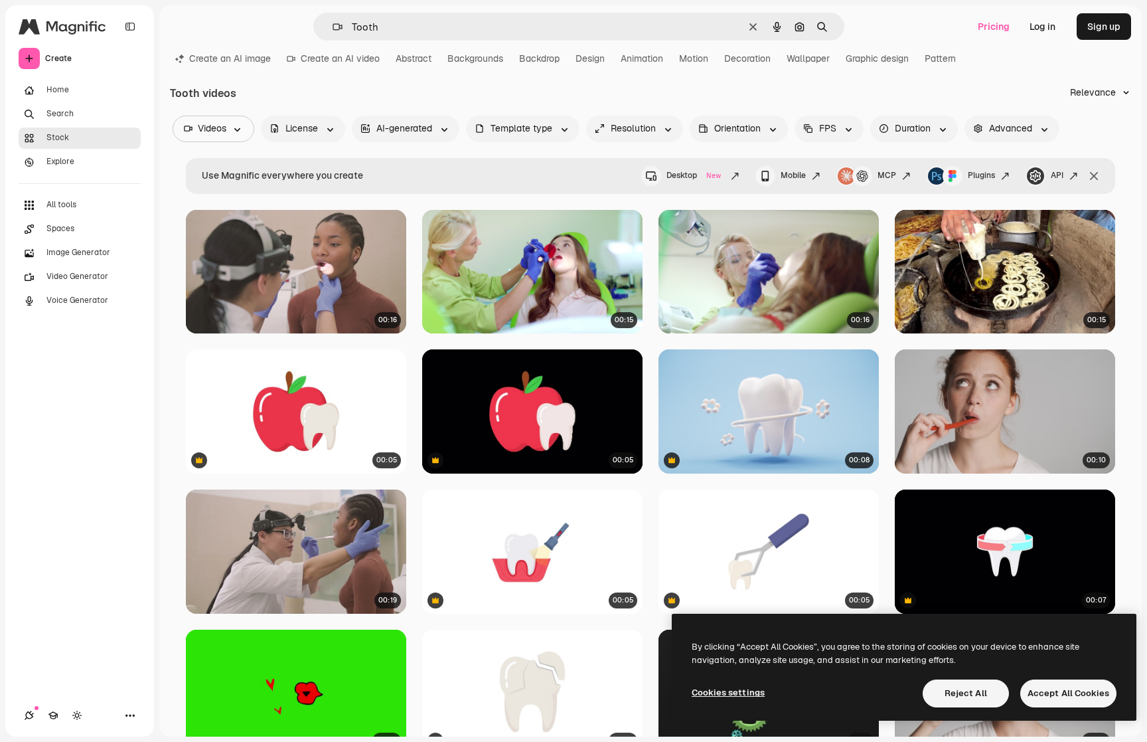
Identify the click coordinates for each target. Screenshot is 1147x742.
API (1057, 175)
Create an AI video (340, 58)
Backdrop (539, 58)
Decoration (747, 58)
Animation (642, 58)
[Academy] (53, 715)
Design (590, 58)
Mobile (793, 175)
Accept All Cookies (1068, 693)
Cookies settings (728, 692)
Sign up (1103, 27)
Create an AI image (230, 58)
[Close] (1094, 176)
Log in (1042, 27)
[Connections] (29, 715)
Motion (693, 58)
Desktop (693, 175)
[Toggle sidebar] (130, 26)
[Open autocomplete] (332, 27)
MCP (887, 175)
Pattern (940, 58)
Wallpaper (808, 58)
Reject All (966, 693)
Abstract (413, 58)
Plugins (981, 175)
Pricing (994, 27)
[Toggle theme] (77, 715)
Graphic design (877, 58)
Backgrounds (475, 58)
